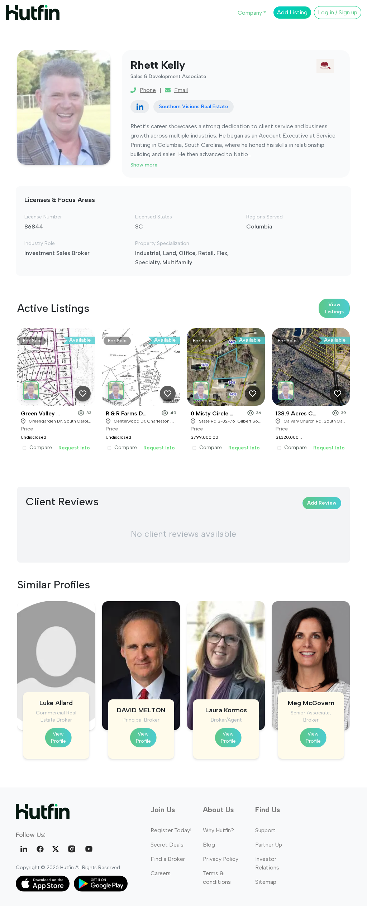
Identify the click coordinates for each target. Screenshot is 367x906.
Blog (209, 844)
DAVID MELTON (141, 710)
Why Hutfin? (218, 830)
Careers (161, 873)
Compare (40, 447)
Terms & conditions (217, 877)
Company (250, 12)
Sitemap (265, 881)
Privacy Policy (220, 859)
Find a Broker (168, 859)
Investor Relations (267, 863)
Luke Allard (56, 703)
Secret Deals (167, 844)
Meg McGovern (311, 703)
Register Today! (171, 830)
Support (265, 830)
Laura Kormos (226, 710)
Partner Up (268, 844)
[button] (32, 389)
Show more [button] (143, 165)
